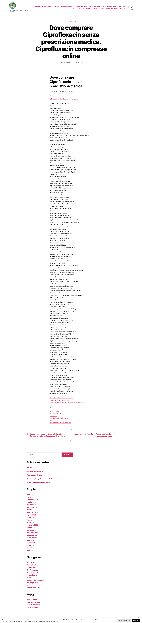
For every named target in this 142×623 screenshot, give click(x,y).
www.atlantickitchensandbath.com (60, 423)
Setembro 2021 (32, 538)
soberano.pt (53, 416)
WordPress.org (32, 607)
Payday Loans (32, 575)
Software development (35, 580)
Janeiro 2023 (31, 502)
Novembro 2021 (32, 533)
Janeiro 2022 (31, 528)
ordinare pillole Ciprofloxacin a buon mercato (64, 99)
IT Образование (33, 570)
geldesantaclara (67, 62)
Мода (29, 585)
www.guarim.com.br (56, 414)
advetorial (37, 6)
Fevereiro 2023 (32, 500)
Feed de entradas (33, 602)
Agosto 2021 (31, 540)
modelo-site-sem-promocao (50, 6)
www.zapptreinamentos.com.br (59, 400)
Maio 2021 (30, 548)
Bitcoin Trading (32, 565)
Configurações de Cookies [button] (125, 620)
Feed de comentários (34, 605)
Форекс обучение (33, 588)
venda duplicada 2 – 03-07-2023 (116, 8)
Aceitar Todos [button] (136, 620)
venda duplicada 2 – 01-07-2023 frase (93, 8)
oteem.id (52, 420)
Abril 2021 (30, 550)
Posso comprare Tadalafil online (38, 483)
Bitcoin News (31, 562)
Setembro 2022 (32, 512)
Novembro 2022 (33, 507)
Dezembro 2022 (32, 505)
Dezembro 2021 (32, 530)
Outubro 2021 (32, 535)
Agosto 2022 (31, 515)
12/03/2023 (79, 62)
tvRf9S (29, 467)
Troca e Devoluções (74, 8)
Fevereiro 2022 (32, 525)
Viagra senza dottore (34, 475)
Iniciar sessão (32, 600)
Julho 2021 (31, 543)
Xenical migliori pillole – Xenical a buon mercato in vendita (48, 479)
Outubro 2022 (32, 510)
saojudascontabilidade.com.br (59, 418)
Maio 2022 (30, 520)
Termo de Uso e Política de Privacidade (114, 6)
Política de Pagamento (80, 6)
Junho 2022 (31, 517)
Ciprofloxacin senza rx (35, 471)
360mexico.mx (54, 411)
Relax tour (30, 578)
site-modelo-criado (94, 6)
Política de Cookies (66, 6)
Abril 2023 (30, 495)
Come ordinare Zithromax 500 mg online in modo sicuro (67, 402)
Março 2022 (31, 522)
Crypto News (31, 567)
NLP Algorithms (32, 572)
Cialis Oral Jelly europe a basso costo (61, 398)
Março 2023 (31, 497)
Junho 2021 (31, 545)
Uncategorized (71, 21)
